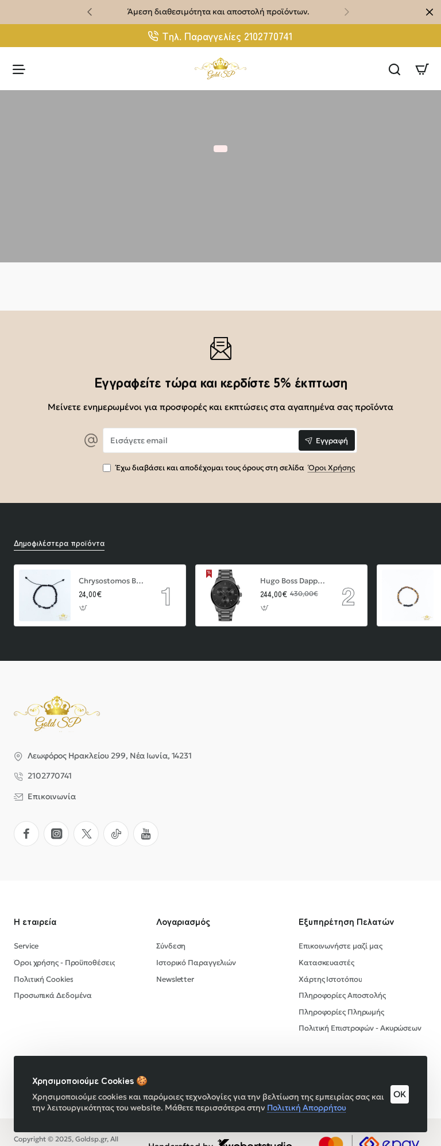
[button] (89, 11)
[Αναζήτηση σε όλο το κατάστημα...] (394, 68)
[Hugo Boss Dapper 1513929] (226, 595)
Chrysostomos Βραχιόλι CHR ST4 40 (111, 581)
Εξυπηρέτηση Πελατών (346, 921)
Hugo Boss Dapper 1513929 (293, 581)
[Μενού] (19, 68)
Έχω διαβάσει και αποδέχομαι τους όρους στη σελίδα (234, 468)
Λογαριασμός (183, 921)
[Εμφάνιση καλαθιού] (422, 68)
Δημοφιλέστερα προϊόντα (59, 542)
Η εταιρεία (35, 921)
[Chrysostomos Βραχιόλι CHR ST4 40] (45, 595)
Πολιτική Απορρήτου (306, 1107)
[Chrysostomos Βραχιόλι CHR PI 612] (408, 595)
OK (399, 1094)
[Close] (429, 12)
